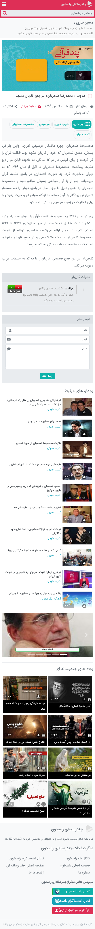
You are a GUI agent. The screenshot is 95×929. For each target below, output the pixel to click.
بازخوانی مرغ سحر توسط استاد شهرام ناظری (35, 465)
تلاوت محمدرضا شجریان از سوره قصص (38, 443)
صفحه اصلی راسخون (75, 866)
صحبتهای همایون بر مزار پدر (44, 422)
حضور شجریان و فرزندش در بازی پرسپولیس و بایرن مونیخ (34, 488)
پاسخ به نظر (15, 291)
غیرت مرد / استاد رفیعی (31, 775)
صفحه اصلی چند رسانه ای (25, 866)
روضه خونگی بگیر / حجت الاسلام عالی (25, 706)
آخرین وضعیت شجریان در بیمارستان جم (37, 508)
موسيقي (44, 124)
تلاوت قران (82, 134)
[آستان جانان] (47, 635)
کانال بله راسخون (78, 859)
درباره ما (84, 873)
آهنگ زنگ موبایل (50, 598)
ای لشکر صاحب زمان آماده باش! (72, 742)
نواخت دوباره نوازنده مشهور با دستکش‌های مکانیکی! (36, 531)
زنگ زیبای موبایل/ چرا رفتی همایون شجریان (35, 594)
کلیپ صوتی (54, 448)
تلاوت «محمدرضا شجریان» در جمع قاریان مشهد (45, 33)
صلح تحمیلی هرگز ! (33, 811)
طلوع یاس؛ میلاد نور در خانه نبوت (25, 742)
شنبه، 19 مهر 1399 (56, 106)
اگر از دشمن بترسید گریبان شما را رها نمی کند (71, 811)
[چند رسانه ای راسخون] (76, 4)
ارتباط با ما (36, 873)
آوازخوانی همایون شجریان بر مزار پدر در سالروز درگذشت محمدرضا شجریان (34, 402)
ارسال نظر (82, 106)
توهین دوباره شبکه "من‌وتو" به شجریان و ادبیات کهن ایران (33, 574)
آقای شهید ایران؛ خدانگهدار (75, 706)
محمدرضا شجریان (22, 124)
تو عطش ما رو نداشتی (78, 775)
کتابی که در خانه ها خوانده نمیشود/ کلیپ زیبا (34, 551)
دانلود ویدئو (28, 106)
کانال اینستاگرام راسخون (27, 859)
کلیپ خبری (86, 33)
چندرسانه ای (66, 28)
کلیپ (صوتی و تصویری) (39, 28)
